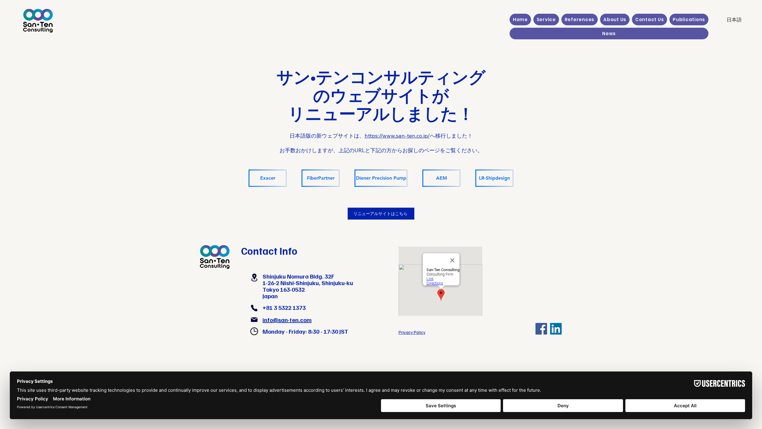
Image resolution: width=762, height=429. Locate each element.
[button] (546, 19)
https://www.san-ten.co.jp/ (397, 135)
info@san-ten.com (287, 320)
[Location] (254, 277)
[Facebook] (541, 329)
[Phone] (254, 308)
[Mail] (254, 320)
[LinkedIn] (556, 329)
